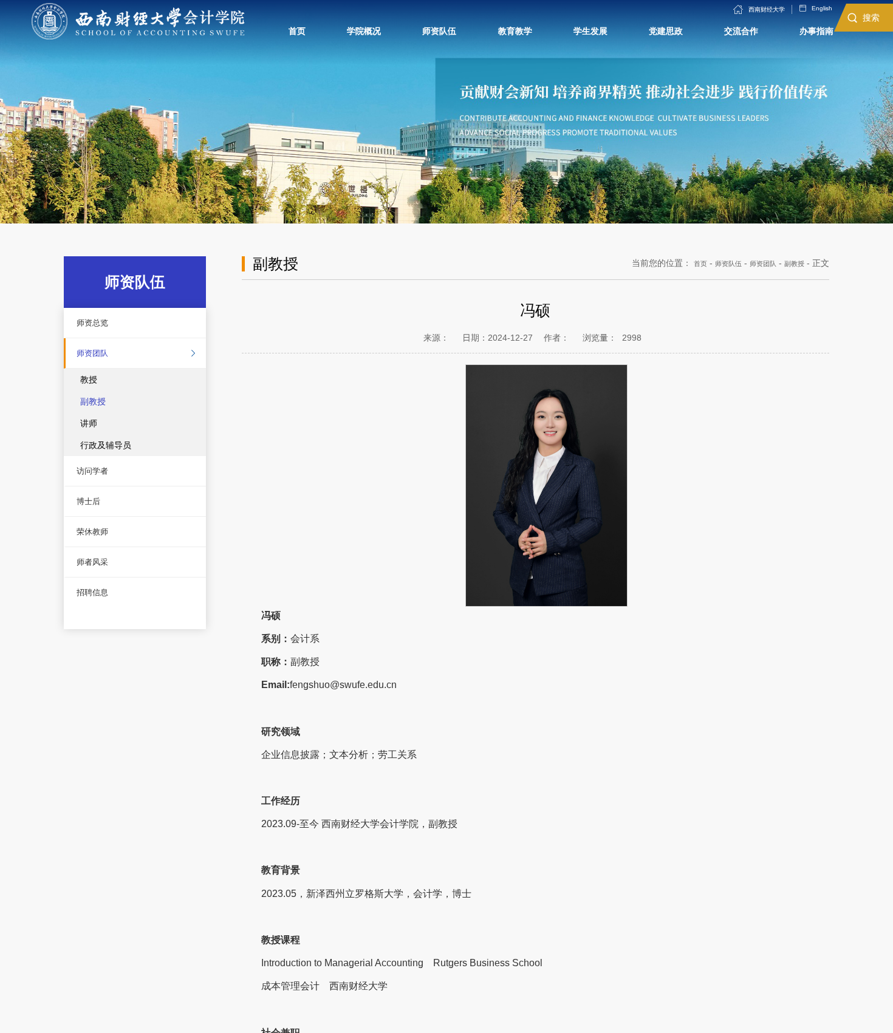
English (802, 13)
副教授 (93, 418)
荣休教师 (100, 570)
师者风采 (100, 609)
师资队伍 (712, 263)
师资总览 (100, 327)
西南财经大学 (735, 13)
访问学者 (100, 492)
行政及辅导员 (105, 462)
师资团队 (100, 366)
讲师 (88, 440)
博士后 (95, 531)
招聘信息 (100, 647)
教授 (88, 396)
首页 (678, 263)
